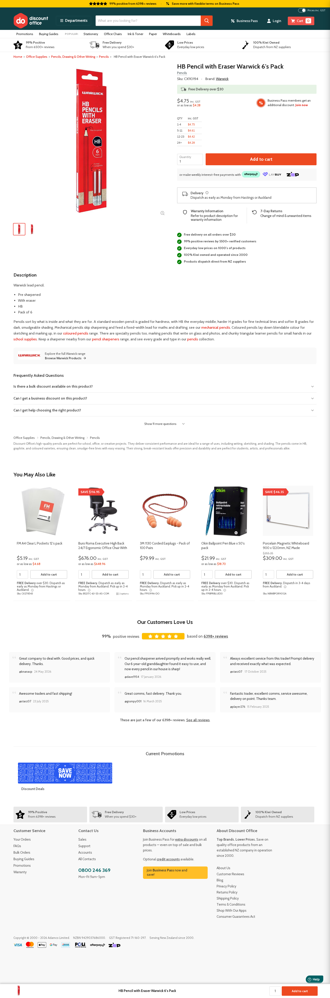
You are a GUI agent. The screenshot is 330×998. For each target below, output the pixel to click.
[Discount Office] (30, 21)
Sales (82, 839)
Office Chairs (113, 34)
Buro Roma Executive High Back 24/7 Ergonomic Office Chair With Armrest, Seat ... (102, 547)
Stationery (91, 34)
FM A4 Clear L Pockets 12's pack (39, 543)
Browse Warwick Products (63, 358)
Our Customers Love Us (165, 622)
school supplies (25, 339)
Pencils (104, 57)
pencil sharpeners (105, 339)
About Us (223, 868)
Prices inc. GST (317, 10)
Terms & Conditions (231, 904)
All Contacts (87, 859)
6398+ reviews (216, 636)
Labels (191, 34)
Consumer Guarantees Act (236, 917)
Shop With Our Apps (231, 911)
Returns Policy (227, 892)
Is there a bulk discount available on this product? (53, 386)
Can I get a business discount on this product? (50, 398)
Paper (153, 34)
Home (17, 57)
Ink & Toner (135, 34)
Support (84, 846)
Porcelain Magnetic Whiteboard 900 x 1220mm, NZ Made (286, 545)
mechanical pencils (215, 327)
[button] (73, 20)
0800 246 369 (94, 870)
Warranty (20, 872)
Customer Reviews (230, 874)
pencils (192, 339)
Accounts (85, 853)
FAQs (17, 846)
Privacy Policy (226, 886)
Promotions (24, 34)
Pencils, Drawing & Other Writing (73, 57)
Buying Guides (48, 34)
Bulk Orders (21, 853)
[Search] (207, 21)
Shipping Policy (228, 898)
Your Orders (22, 839)
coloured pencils (75, 333)
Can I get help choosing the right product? (47, 410)
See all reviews (198, 720)
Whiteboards (172, 34)
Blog (220, 880)
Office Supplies (36, 57)
